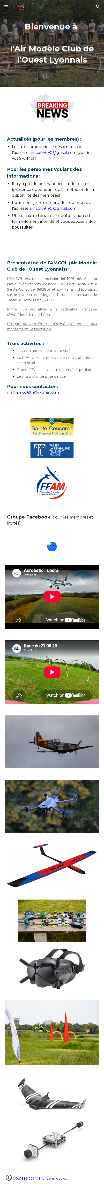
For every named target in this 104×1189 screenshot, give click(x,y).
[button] (6, 6)
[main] (52, 43)
